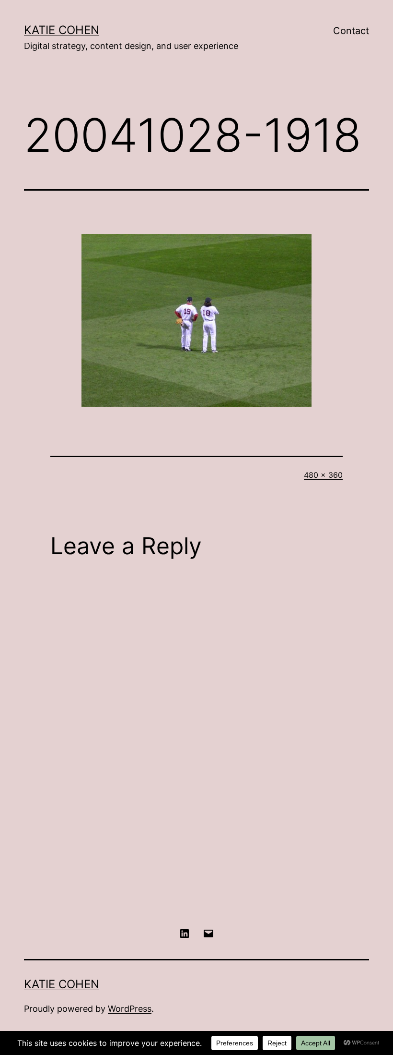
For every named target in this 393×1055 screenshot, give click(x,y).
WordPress (129, 1009)
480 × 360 (323, 475)
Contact (351, 30)
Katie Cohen (61, 30)
